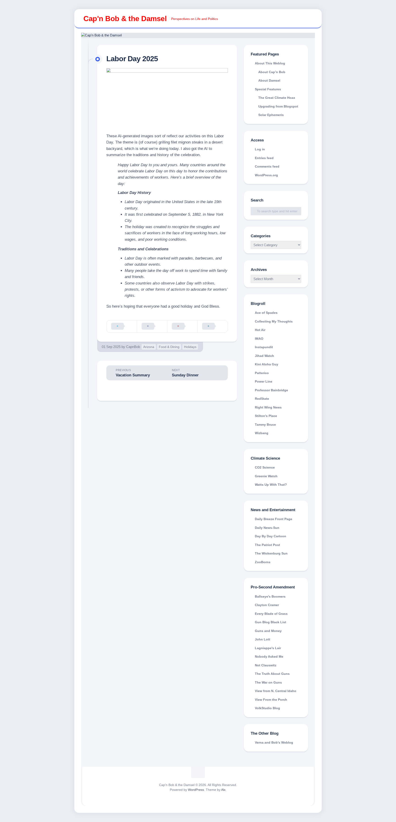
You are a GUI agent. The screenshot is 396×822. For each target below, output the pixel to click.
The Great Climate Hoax (276, 97)
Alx (223, 790)
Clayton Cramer (267, 605)
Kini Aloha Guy (266, 364)
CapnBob (133, 347)
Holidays (190, 347)
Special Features (268, 89)
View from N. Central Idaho (275, 691)
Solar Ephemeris (271, 115)
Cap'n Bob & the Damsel (125, 18)
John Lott (262, 639)
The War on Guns (268, 682)
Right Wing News (268, 407)
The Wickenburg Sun (271, 553)
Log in (260, 149)
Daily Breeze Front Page (273, 519)
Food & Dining (169, 347)
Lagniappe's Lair (268, 648)
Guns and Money (268, 631)
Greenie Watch (266, 476)
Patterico (262, 373)
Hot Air (260, 330)
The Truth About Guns (272, 674)
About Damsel (269, 80)
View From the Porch (271, 699)
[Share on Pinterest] (182, 326)
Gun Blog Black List (270, 622)
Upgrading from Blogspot (278, 106)
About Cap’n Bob (271, 72)
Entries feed (264, 158)
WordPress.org (266, 175)
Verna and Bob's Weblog (274, 742)
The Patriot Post (267, 545)
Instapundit (264, 347)
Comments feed (267, 166)
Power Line (263, 381)
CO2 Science (265, 467)
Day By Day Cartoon (270, 536)
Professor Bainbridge (271, 390)
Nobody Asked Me (269, 656)
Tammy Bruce (265, 424)
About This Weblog (270, 63)
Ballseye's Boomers (270, 596)
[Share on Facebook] (152, 326)
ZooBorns (262, 562)
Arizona (148, 347)
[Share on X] (122, 326)
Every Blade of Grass (271, 613)
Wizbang (261, 433)
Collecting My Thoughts (274, 321)
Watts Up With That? (271, 484)
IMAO (259, 338)
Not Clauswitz (265, 665)
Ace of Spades (266, 312)
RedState (262, 398)
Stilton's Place (266, 416)
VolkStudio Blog (267, 708)
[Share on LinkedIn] (212, 326)
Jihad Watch (264, 356)
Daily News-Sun (267, 528)
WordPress (196, 790)
